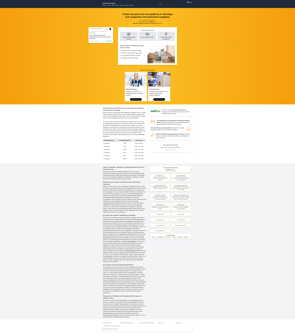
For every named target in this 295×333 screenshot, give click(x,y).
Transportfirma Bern (160, 225)
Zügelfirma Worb (160, 175)
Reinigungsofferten (160, 219)
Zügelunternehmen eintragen (146, 323)
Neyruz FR (186, 237)
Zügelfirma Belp (181, 204)
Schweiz (104, 5)
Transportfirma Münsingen (160, 185)
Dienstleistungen (106, 323)
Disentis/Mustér (160, 237)
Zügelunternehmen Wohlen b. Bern (181, 195)
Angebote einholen (135, 99)
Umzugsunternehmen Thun (181, 225)
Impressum (160, 323)
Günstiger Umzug (160, 214)
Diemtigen (180, 237)
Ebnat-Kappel (168, 237)
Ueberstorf (174, 237)
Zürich (131, 5)
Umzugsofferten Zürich (160, 231)
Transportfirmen (132, 241)
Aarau (109, 5)
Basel (116, 5)
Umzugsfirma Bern (181, 219)
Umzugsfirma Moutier (181, 175)
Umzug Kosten (181, 214)
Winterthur (126, 5)
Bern (113, 5)
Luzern (121, 5)
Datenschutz (179, 323)
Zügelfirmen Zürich (160, 204)
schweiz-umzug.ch (108, 3)
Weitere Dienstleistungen (127, 323)
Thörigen (154, 237)
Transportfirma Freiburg (160, 195)
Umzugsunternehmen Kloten (181, 185)
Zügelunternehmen (131, 251)
